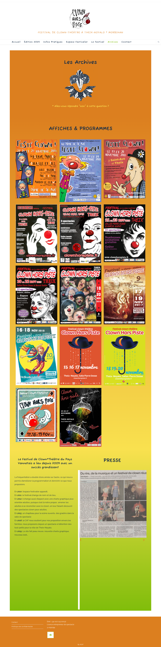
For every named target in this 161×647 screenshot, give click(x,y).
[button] (80, 539)
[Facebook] (50, 635)
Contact (15, 622)
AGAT (81, 644)
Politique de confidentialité (22, 626)
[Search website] (158, 42)
